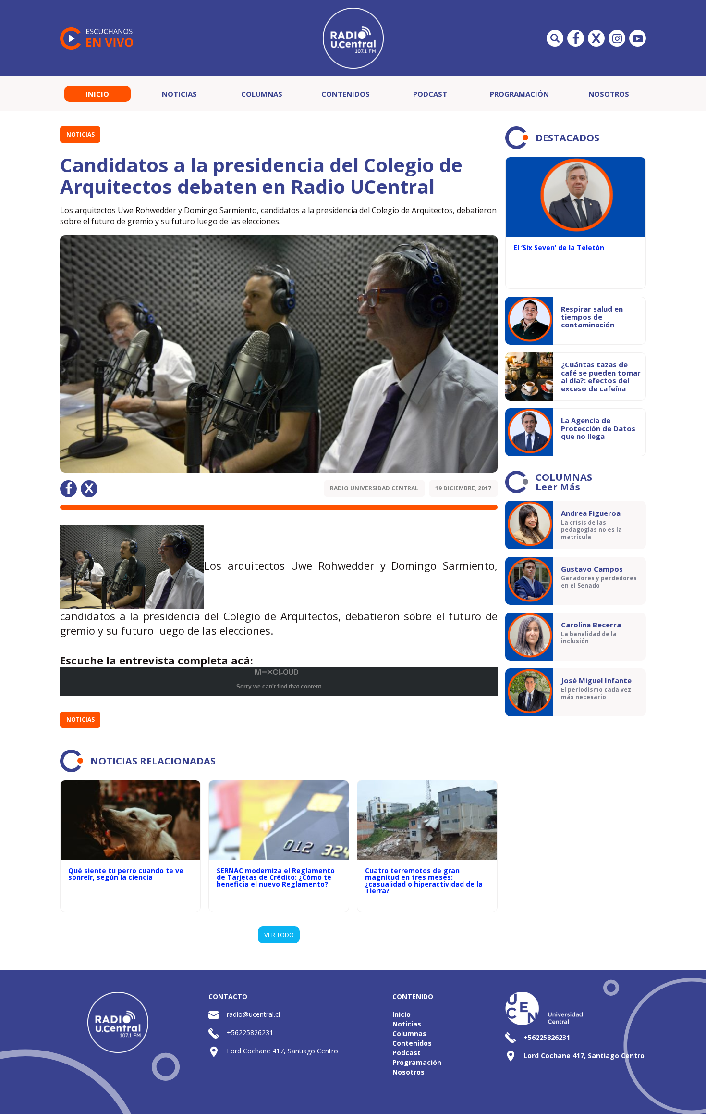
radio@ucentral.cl (253, 1014)
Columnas (261, 94)
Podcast (430, 94)
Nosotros (608, 94)
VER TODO (279, 934)
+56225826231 (250, 1032)
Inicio (97, 94)
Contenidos (345, 94)
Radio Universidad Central (374, 488)
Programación (519, 94)
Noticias (179, 94)
